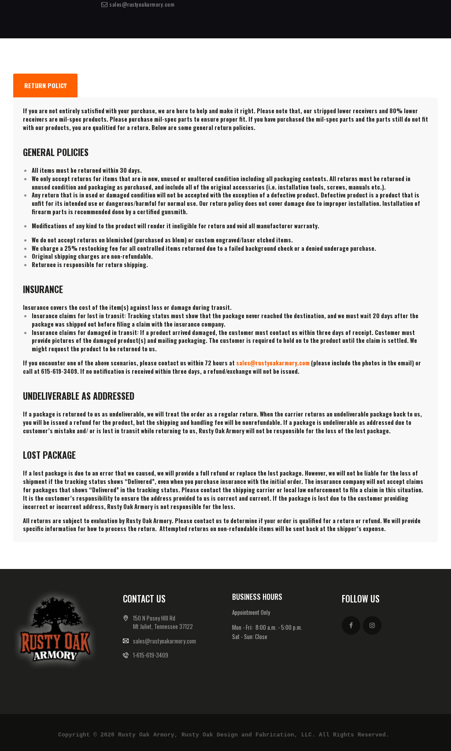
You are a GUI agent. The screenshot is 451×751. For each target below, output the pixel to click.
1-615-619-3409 (150, 655)
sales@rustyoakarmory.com (273, 362)
